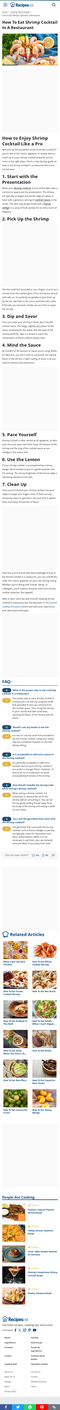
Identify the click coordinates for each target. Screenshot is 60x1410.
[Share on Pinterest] (42, 1407)
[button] (54, 1407)
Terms (33, 1386)
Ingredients (10, 1342)
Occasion (9, 1347)
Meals (7, 1337)
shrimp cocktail (22, 188)
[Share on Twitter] (18, 1407)
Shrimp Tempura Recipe (40, 1293)
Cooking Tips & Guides (20, 12)
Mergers (8, 1381)
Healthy (34, 1337)
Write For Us (10, 1376)
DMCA (7, 1386)
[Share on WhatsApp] (30, 1407)
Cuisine (8, 1355)
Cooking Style (11, 1364)
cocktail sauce (42, 199)
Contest (34, 1376)
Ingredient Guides (39, 1364)
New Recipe (36, 1342)
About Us (9, 1371)
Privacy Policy (10, 1391)
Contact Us (35, 1371)
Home (5, 12)
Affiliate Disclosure (39, 1381)
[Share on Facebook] (6, 1407)
